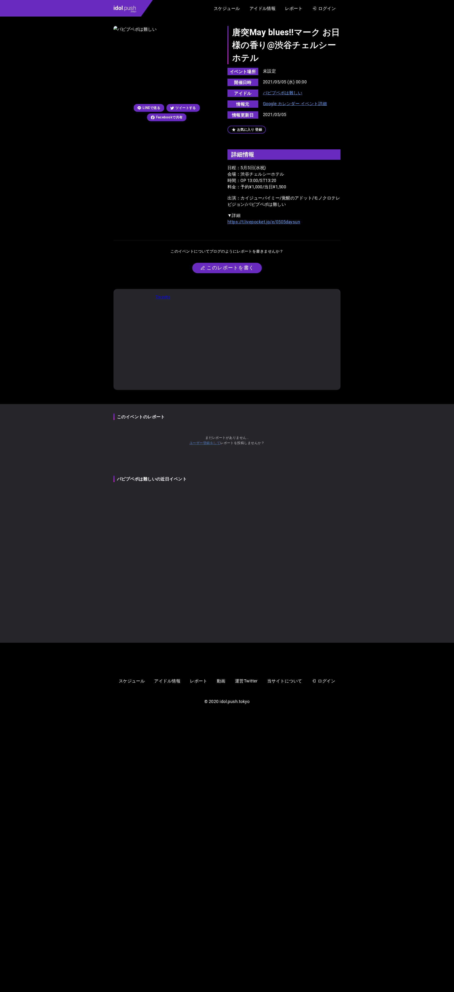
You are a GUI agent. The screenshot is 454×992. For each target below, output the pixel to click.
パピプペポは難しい (282, 92)
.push (125, 9)
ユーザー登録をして (204, 443)
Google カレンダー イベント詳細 (295, 103)
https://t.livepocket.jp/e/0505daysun (263, 221)
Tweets (162, 296)
